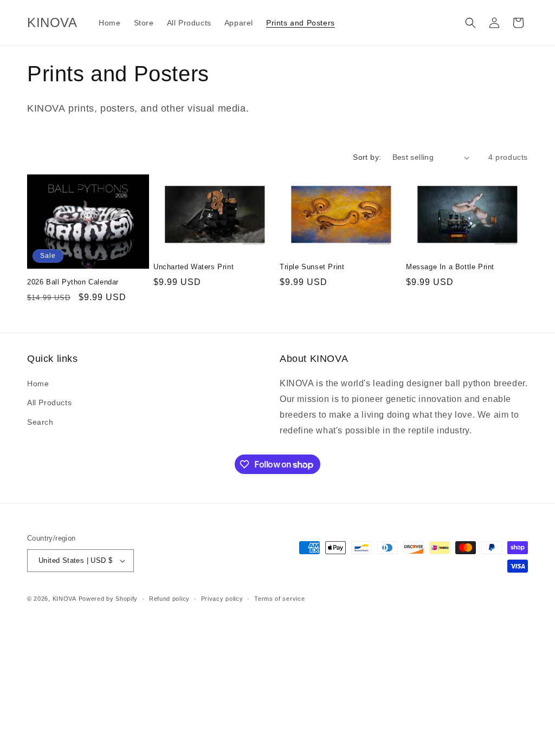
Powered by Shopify (108, 598)
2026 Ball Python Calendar (73, 282)
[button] (470, 23)
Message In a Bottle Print (450, 267)
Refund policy (169, 598)
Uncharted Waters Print (193, 267)
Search (40, 422)
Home (38, 383)
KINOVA (64, 598)
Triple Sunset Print (312, 267)
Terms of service (279, 598)
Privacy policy (222, 598)
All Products (49, 402)
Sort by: (367, 157)
